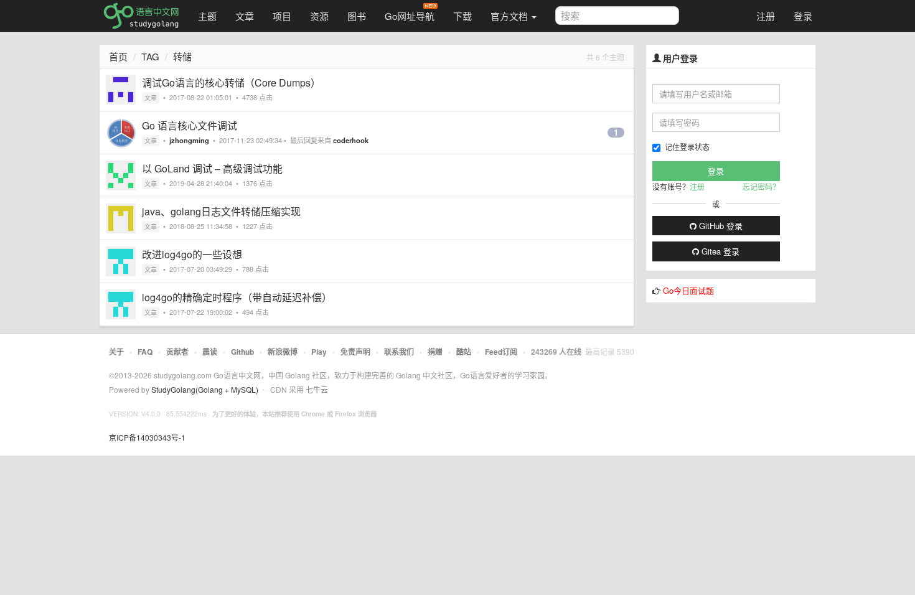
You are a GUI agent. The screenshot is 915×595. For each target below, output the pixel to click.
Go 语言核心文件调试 (189, 125)
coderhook (350, 140)
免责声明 (355, 351)
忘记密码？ (761, 186)
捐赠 (435, 351)
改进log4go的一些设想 (192, 254)
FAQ (145, 351)
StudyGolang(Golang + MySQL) (204, 389)
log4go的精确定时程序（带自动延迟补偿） (237, 297)
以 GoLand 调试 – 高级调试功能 (212, 168)
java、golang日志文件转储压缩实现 (221, 211)
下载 (462, 15)
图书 (356, 15)
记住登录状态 (687, 146)
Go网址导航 (409, 15)
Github (242, 351)
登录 (803, 15)
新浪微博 (283, 351)
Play (319, 351)
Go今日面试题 (688, 290)
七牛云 (317, 389)
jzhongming (189, 140)
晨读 (209, 351)
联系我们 (399, 351)
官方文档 (510, 15)
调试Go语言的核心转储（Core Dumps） (231, 82)
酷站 (463, 351)
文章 (244, 15)
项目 (282, 15)
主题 (207, 15)
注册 (765, 15)
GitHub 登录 (720, 226)
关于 (116, 351)
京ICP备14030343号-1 (147, 437)
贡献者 (177, 351)
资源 (319, 15)
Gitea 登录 (719, 251)
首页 (118, 56)
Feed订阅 (501, 351)
